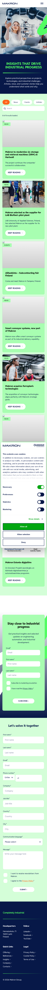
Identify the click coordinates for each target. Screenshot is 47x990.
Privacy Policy (28, 688)
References (7, 956)
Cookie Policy (29, 956)
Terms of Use (29, 959)
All (6, 102)
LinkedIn (27, 931)
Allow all (23, 527)
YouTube (27, 938)
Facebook (27, 935)
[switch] (40, 494)
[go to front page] (9, 3)
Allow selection (23, 534)
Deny (23, 542)
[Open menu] (42, 3)
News (16, 102)
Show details (34, 519)
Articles (39, 102)
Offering (6, 952)
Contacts (6, 966)
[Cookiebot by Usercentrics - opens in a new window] (33, 445)
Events (27, 102)
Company (7, 963)
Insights (6, 959)
